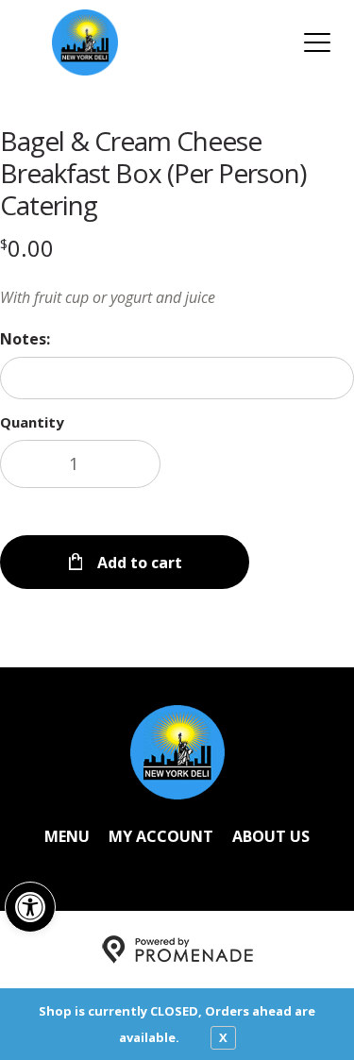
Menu (67, 836)
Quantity (32, 421)
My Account (161, 836)
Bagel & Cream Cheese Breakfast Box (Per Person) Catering (153, 173)
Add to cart (137, 562)
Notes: (25, 338)
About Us (271, 836)
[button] (30, 907)
